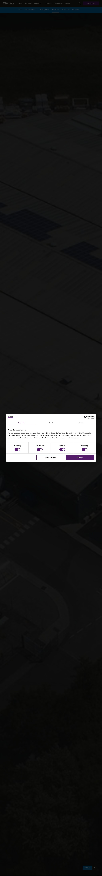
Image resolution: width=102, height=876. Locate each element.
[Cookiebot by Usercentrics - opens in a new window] (85, 417)
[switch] (40, 449)
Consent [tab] (21, 423)
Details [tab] (51, 423)
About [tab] (81, 423)
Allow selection (50, 458)
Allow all (80, 458)
